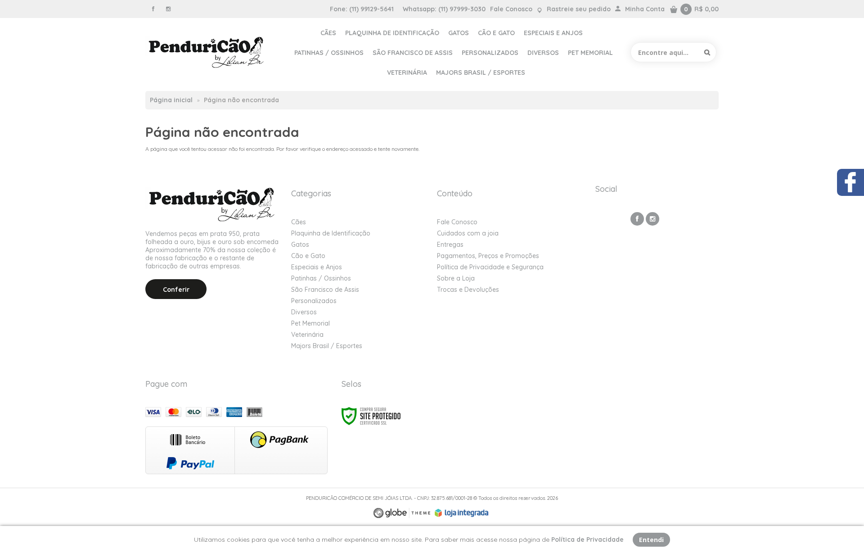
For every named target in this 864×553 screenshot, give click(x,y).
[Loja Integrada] (462, 513)
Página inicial (171, 100)
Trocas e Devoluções (468, 290)
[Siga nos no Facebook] (153, 8)
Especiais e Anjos (316, 267)
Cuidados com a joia (468, 233)
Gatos (300, 244)
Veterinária (307, 335)
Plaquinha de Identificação (330, 233)
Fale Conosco (511, 9)
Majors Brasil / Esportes (326, 346)
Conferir (176, 290)
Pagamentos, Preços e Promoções (488, 256)
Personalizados (314, 301)
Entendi (651, 539)
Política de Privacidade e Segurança (490, 267)
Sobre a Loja (456, 278)
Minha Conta (645, 9)
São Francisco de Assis (325, 290)
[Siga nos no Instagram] (168, 8)
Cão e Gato (308, 256)
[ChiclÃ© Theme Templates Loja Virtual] (402, 513)
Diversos (304, 312)
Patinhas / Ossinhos (321, 278)
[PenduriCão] (207, 52)
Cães (298, 222)
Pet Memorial (310, 323)
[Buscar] (707, 52)
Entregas (450, 244)
